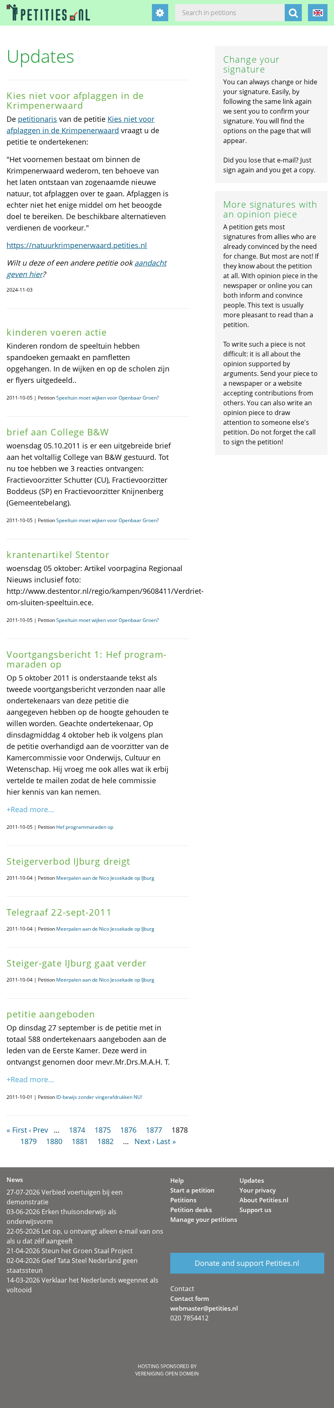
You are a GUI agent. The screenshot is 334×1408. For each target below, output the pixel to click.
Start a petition (192, 1190)
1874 (77, 1130)
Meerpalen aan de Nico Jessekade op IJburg (105, 877)
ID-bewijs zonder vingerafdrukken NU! (99, 1097)
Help (177, 1180)
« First (17, 1130)
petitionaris (37, 119)
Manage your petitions (203, 1219)
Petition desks (191, 1210)
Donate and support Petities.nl (247, 1263)
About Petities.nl (264, 1200)
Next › (144, 1141)
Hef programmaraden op (84, 827)
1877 (154, 1130)
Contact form (189, 1298)
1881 (80, 1141)
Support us (255, 1210)
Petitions (183, 1200)
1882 (105, 1141)
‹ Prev (38, 1130)
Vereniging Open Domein (167, 1373)
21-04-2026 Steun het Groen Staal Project (70, 1250)
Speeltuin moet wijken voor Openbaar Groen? (107, 397)
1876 (128, 1130)
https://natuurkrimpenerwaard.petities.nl (77, 245)
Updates (252, 1180)
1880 (54, 1141)
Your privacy (258, 1190)
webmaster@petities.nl (204, 1308)
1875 (102, 1130)
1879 (28, 1141)
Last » (166, 1141)
